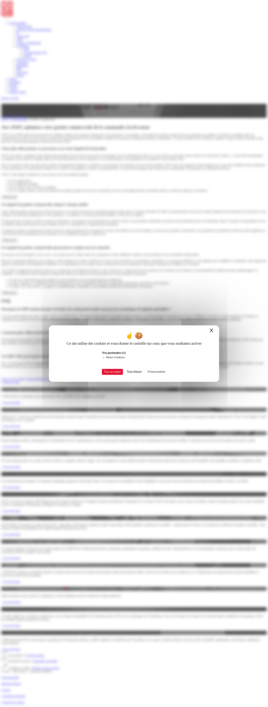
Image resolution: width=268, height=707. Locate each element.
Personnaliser (156, 371)
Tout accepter (112, 371)
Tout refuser (134, 371)
